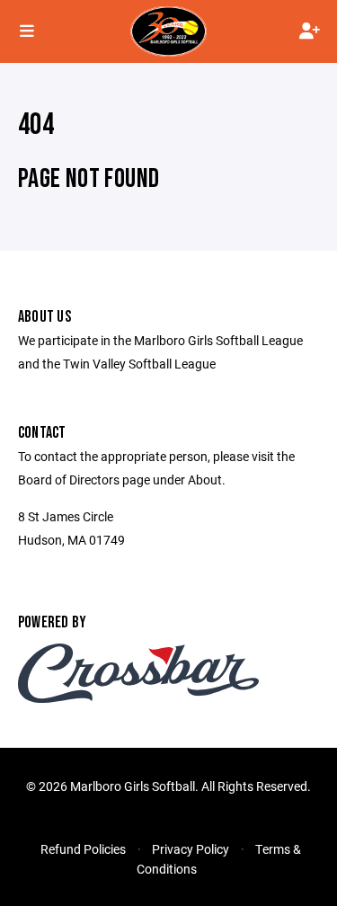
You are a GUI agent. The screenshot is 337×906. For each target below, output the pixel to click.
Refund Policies (83, 848)
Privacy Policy (190, 848)
